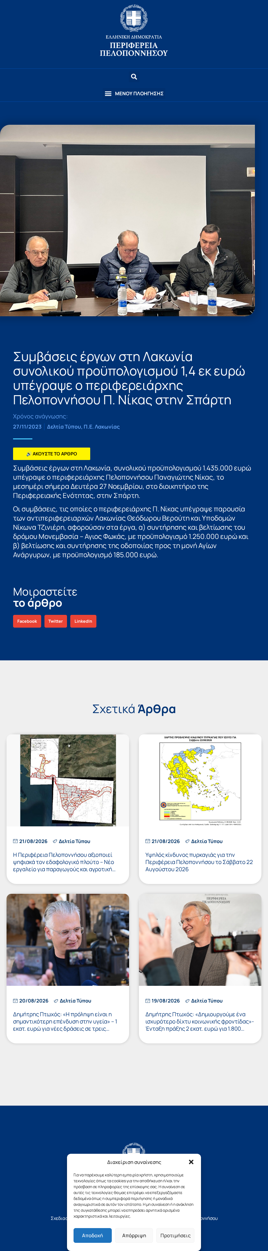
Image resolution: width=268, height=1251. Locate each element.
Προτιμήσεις (175, 1235)
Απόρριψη (134, 1235)
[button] (191, 1162)
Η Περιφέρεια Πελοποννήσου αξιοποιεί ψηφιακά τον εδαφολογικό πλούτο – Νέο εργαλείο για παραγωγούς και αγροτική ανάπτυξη (63, 865)
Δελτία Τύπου (64, 426)
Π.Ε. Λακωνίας (102, 426)
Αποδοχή (92, 1235)
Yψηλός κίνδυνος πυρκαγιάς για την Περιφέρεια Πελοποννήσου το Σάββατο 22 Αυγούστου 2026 (199, 862)
